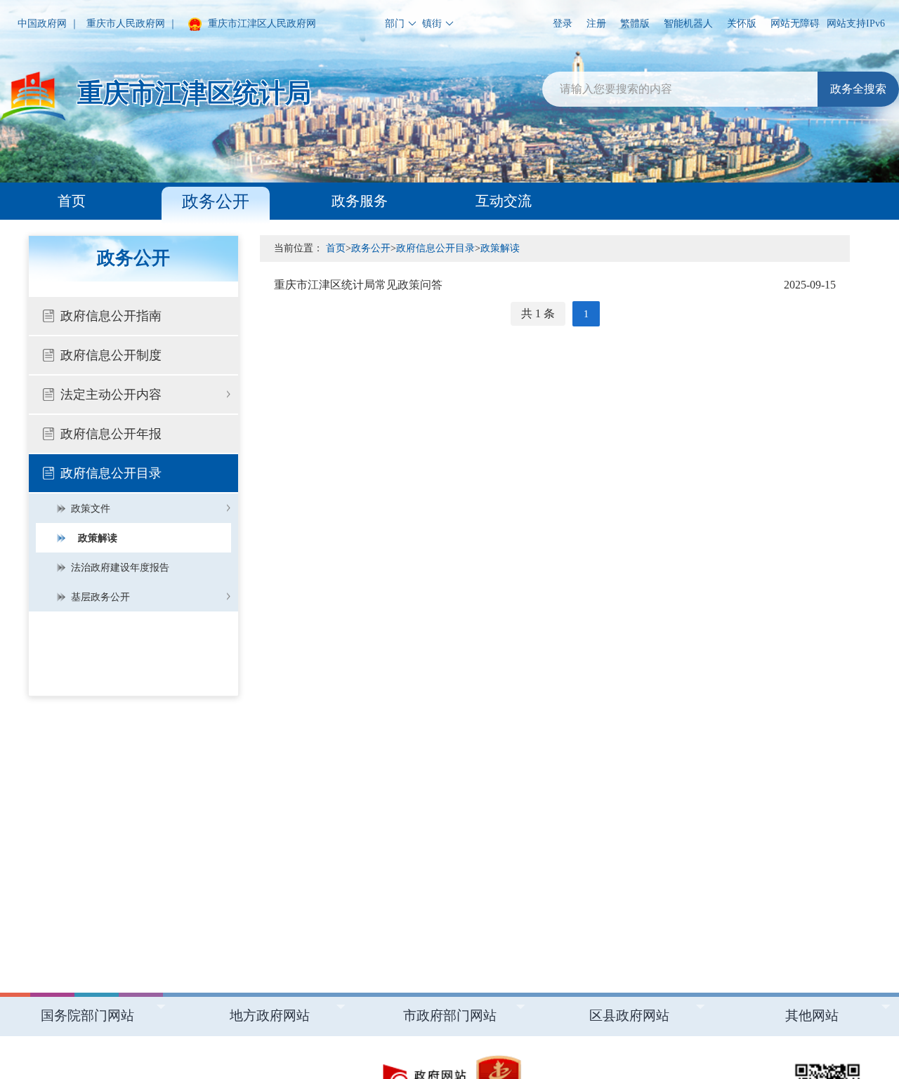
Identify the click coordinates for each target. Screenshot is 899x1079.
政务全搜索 (858, 89)
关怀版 (741, 23)
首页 (72, 200)
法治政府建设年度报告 (120, 567)
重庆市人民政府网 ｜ (132, 23)
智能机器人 (688, 23)
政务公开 (215, 201)
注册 (596, 23)
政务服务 (360, 200)
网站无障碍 (795, 23)
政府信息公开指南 (111, 316)
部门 (395, 23)
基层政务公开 (100, 597)
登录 (562, 23)
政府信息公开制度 (111, 355)
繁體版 (635, 23)
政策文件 (90, 508)
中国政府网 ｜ (48, 23)
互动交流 (503, 200)
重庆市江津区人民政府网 (260, 23)
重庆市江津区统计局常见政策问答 (555, 285)
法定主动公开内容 (111, 395)
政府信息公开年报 (111, 434)
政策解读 (97, 538)
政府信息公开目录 (111, 473)
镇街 (432, 23)
